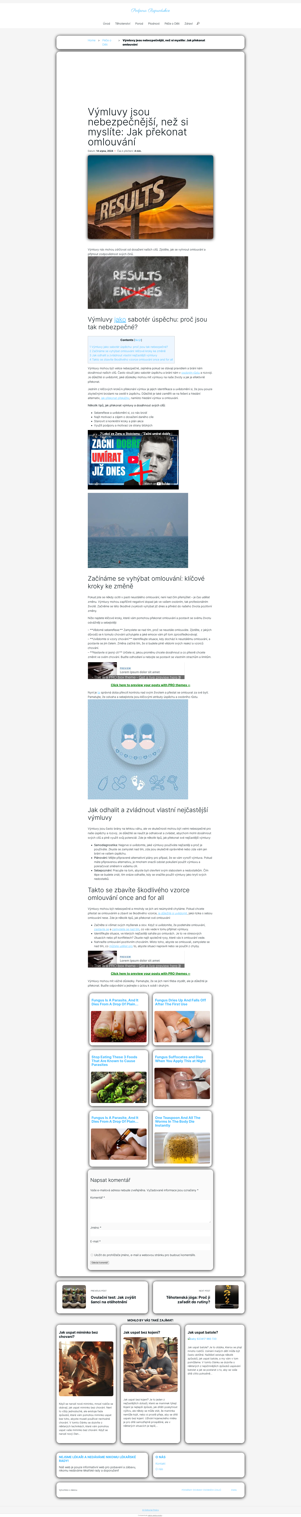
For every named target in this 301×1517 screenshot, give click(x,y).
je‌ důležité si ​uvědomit (172, 913)
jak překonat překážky (115, 398)
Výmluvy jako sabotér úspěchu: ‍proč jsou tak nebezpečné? (129, 346)
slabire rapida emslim (155, 1515)
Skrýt (138, 340)
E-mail (95, 1241)
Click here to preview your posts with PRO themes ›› (150, 685)
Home (91, 40)
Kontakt (160, 1463)
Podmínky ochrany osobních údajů (201, 1490)
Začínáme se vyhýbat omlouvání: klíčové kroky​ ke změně (128, 351)
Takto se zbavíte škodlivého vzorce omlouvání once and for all (131, 359)
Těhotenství (122, 23)
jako (120, 319)
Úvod (106, 23)
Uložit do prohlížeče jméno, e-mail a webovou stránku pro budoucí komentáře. (145, 1255)
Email (234, 1490)
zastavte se (101, 929)
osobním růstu (190, 372)
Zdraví (189, 23)
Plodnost (154, 23)
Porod (139, 23)
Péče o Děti (172, 23)
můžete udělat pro (121, 946)
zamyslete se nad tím (125, 929)
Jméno (95, 1227)
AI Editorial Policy (150, 1510)
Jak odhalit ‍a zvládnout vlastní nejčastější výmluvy (123, 355)
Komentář (97, 1197)
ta (99, 692)
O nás (159, 1469)
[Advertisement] (150, 82)
